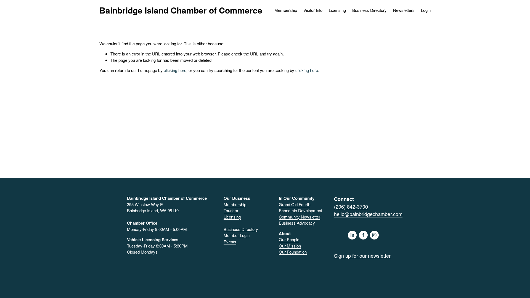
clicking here (175, 70)
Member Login (237, 235)
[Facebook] (363, 235)
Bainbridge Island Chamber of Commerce (180, 10)
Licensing (337, 10)
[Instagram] (374, 235)
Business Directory (369, 10)
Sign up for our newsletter (362, 255)
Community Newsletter (299, 217)
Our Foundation (293, 252)
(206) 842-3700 (351, 206)
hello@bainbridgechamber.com (368, 213)
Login (426, 10)
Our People (289, 239)
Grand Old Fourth (294, 204)
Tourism (231, 210)
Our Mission (290, 246)
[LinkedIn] (352, 235)
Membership (235, 204)
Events (230, 241)
